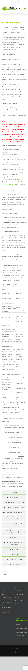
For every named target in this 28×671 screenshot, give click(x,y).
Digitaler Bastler (18, 648)
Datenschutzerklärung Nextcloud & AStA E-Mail (20, 635)
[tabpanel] (14, 301)
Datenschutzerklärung (20, 628)
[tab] (14, 109)
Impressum (19, 624)
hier (15, 44)
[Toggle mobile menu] (25, 9)
